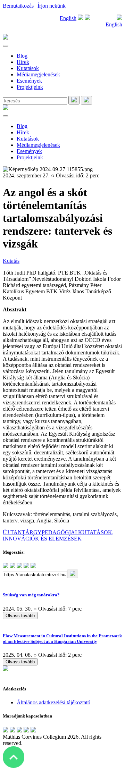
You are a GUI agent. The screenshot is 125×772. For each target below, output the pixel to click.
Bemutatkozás (18, 6)
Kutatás (11, 261)
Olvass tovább (20, 615)
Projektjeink (30, 87)
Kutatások (28, 68)
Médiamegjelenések (38, 74)
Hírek (23, 62)
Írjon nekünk (52, 6)
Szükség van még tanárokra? (31, 594)
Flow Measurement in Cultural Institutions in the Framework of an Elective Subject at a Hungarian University (62, 638)
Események (29, 81)
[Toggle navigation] (5, 46)
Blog (22, 56)
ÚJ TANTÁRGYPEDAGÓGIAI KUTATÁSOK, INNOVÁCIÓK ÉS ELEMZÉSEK (58, 535)
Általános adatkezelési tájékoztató (53, 702)
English (68, 18)
